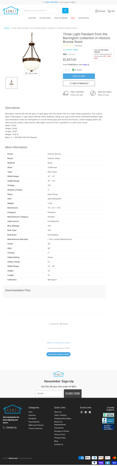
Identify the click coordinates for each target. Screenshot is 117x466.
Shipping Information (62, 418)
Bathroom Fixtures (36, 425)
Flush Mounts (34, 422)
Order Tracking (60, 415)
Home (6, 28)
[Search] (65, 10)
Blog (56, 441)
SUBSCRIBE (72, 393)
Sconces (32, 415)
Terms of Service (35, 428)
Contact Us (11, 427)
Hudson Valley (72, 49)
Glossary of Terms (61, 431)
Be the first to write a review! (58, 354)
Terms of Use (59, 434)
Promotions (59, 428)
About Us (58, 412)
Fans (30, 412)
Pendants (32, 418)
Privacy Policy (60, 438)
